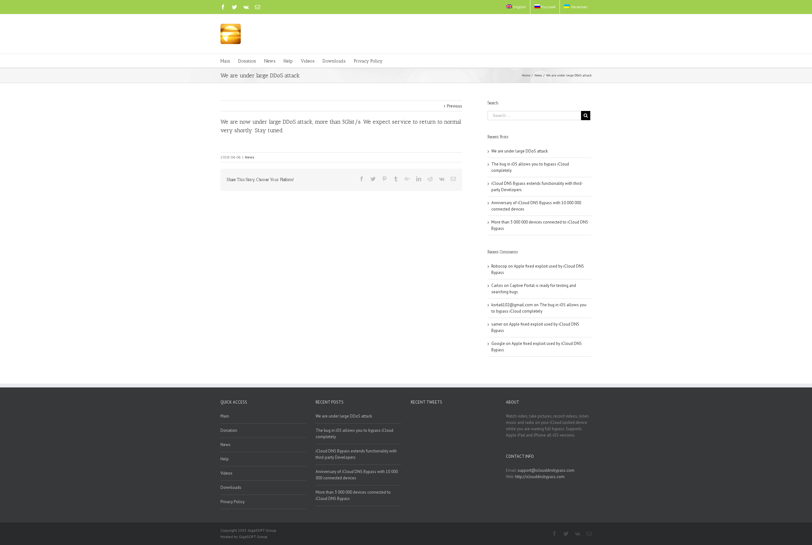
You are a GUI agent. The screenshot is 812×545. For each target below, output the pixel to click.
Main (224, 416)
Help (224, 459)
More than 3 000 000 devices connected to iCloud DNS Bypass (353, 495)
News (249, 157)
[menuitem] (516, 7)
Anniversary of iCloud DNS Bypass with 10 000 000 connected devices (357, 475)
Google (498, 343)
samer (496, 324)
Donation (228, 430)
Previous (454, 106)
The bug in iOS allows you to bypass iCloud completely (354, 433)
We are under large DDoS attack (519, 151)
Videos (226, 473)
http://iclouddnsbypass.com (540, 476)
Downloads (230, 487)
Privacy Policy (232, 501)
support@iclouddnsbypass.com (546, 470)
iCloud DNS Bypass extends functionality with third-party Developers (356, 454)
